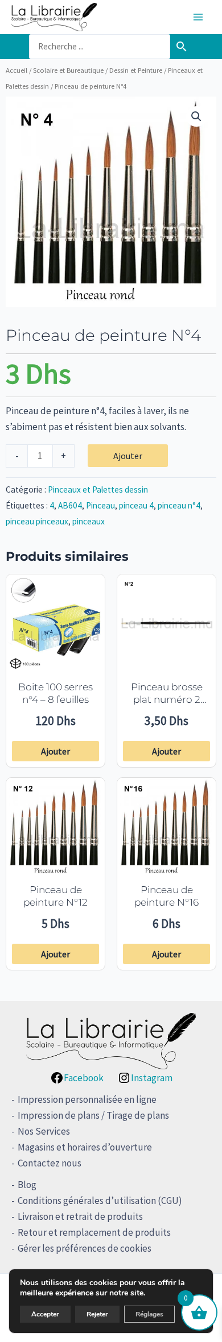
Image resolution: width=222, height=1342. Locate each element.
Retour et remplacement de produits (94, 1232)
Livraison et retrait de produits (80, 1216)
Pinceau (100, 505)
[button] (196, 116)
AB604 (70, 505)
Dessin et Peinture (135, 69)
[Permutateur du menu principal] (198, 17)
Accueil (16, 69)
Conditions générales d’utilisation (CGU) (100, 1200)
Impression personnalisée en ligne (87, 1099)
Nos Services (44, 1131)
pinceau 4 (136, 505)
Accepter (45, 1314)
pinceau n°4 (179, 505)
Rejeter (97, 1314)
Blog (27, 1184)
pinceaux (88, 521)
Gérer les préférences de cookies (84, 1248)
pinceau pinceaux (37, 521)
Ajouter (127, 455)
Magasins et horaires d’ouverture (85, 1147)
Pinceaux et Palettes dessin (98, 489)
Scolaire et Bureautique (68, 69)
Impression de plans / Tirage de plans (93, 1115)
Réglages (149, 1314)
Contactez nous (49, 1163)
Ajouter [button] (55, 751)
